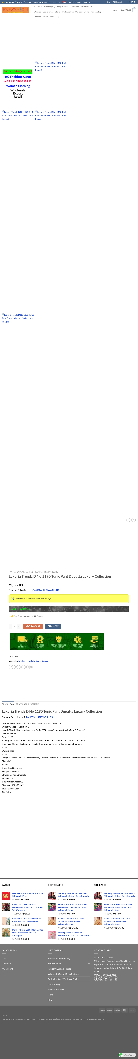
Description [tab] (8, 704)
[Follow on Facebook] (127, 2)
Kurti (52, 17)
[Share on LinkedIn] (30, 667)
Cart (4, 958)
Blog (108, 2)
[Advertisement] (69, 36)
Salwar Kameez (25, 572)
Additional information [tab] (28, 704)
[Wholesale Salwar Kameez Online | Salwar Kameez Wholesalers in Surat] (15, 10)
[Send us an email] (134, 2)
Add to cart (32, 626)
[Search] (34, 6)
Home (12, 572)
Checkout (6, 963)
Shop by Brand (62, 7)
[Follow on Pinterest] (116, 978)
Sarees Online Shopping (46, 7)
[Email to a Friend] (21, 667)
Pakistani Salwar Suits (46, 572)
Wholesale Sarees (41, 17)
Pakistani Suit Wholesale (82, 7)
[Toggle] (89, 963)
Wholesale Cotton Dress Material (47, 12)
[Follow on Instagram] (129, 2)
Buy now (53, 626)
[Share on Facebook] (11, 667)
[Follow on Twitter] (132, 2)
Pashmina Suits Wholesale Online (75, 12)
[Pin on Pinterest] (26, 667)
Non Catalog (96, 12)
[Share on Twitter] (16, 667)
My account (7, 968)
